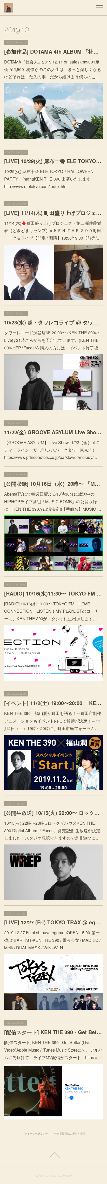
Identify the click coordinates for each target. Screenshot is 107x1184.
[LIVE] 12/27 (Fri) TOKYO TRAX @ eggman (53, 922)
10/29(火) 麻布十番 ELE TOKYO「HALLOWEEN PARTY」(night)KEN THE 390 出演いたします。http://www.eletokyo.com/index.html (49, 178)
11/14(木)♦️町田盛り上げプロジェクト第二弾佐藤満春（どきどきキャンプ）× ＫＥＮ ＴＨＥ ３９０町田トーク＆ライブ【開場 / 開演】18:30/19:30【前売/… (52, 230)
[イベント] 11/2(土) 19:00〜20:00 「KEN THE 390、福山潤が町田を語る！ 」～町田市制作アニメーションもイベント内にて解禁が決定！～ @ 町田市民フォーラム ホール (53, 703)
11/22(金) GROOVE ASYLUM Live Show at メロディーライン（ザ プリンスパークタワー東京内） (53, 432)
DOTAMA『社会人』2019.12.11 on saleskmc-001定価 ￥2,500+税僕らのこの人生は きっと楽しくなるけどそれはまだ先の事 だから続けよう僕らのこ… (52, 69)
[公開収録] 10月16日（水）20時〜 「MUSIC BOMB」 (53, 483)
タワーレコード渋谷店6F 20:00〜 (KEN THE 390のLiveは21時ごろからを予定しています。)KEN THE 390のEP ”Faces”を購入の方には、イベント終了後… (53, 340)
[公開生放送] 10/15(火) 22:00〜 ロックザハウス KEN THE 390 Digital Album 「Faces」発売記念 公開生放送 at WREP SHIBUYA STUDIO (53, 812)
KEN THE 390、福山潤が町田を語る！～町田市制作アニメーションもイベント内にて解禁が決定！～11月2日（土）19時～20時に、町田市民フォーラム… (52, 720)
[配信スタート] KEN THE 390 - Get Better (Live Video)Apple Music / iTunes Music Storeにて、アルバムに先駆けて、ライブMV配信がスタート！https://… (53, 1049)
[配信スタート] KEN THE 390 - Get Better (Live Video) (53, 1032)
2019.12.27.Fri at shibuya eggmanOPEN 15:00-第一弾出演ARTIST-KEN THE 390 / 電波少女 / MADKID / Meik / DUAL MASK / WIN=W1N (52, 940)
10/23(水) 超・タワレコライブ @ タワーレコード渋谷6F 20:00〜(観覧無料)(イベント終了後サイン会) (53, 322)
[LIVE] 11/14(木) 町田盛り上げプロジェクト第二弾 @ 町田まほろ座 (53, 212)
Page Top (53, 1155)
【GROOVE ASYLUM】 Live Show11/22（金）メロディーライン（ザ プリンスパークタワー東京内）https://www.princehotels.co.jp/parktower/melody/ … (52, 449)
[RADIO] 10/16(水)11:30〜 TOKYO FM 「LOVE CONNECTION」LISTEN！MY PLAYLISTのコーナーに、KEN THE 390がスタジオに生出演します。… (52, 611)
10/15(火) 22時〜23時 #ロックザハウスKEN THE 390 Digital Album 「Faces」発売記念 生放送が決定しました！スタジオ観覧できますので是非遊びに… (52, 830)
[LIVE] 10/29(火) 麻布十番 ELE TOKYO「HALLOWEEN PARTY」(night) (53, 161)
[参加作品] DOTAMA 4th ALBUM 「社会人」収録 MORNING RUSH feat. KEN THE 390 (53, 51)
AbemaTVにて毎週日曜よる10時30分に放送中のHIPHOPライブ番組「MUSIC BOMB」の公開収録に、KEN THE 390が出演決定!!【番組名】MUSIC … (52, 501)
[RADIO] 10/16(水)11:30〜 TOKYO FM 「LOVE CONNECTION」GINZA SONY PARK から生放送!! (53, 593)
